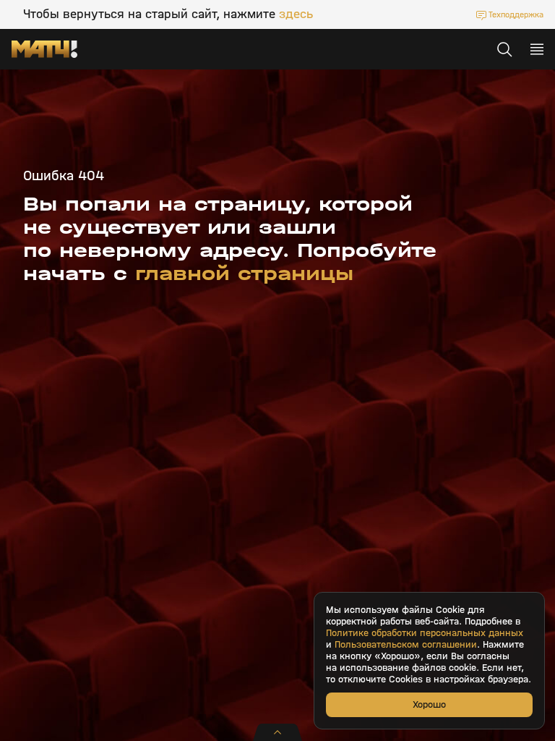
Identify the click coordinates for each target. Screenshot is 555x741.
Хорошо (429, 704)
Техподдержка (516, 14)
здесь (296, 14)
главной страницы (244, 273)
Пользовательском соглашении (406, 645)
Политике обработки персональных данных (424, 633)
